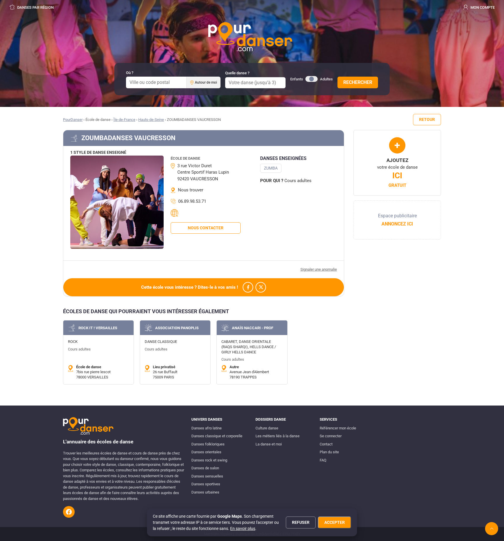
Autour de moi (206, 82)
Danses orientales (206, 452)
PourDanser (73, 119)
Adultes (326, 79)
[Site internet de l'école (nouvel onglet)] (175, 213)
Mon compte (482, 7)
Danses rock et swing (209, 460)
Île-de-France (124, 119)
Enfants (296, 79)
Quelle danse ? (237, 73)
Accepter (334, 522)
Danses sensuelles (207, 476)
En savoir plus (242, 528)
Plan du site (329, 452)
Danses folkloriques (208, 444)
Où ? (129, 73)
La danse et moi (269, 444)
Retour (427, 119)
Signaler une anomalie (318, 269)
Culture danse (267, 428)
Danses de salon (205, 468)
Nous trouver (190, 190)
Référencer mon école (338, 428)
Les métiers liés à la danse (278, 436)
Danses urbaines (205, 492)
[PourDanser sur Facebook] (69, 512)
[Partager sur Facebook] (248, 287)
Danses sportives (205, 484)
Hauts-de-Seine (151, 119)
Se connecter (331, 436)
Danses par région (35, 7)
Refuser (300, 522)
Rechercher (357, 82)
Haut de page (491, 528)
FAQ (323, 460)
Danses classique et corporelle (216, 436)
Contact (326, 444)
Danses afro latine (206, 428)
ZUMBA (271, 168)
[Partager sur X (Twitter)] (261, 287)
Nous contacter (205, 227)
